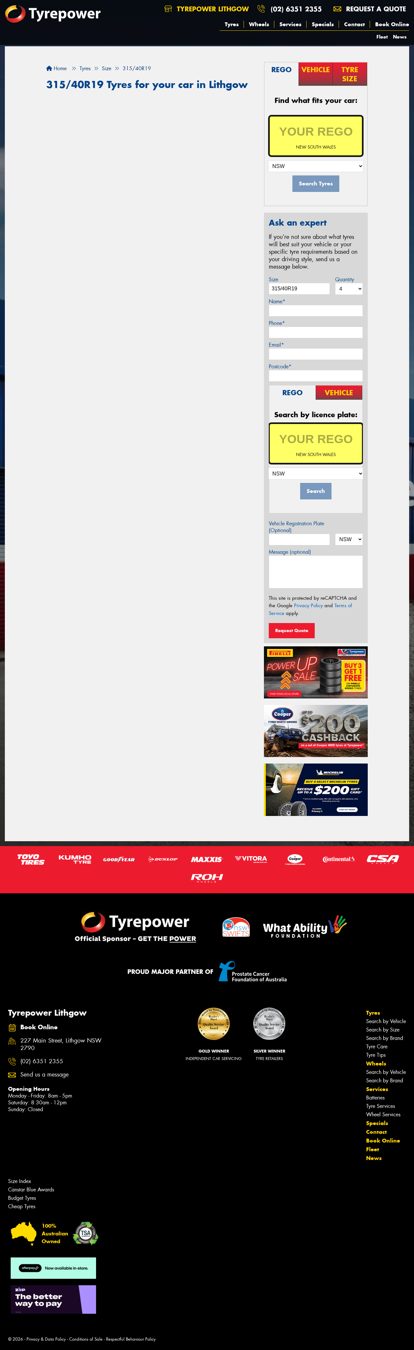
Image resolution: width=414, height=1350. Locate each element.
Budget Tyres (22, 1198)
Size (273, 279)
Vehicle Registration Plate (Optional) (296, 527)
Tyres (232, 24)
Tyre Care (376, 1046)
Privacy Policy (308, 605)
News (400, 37)
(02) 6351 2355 (296, 9)
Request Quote (291, 630)
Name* (277, 301)
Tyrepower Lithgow (212, 9)
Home (59, 68)
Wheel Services (383, 1114)
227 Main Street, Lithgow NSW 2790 (61, 1044)
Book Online (392, 24)
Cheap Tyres (21, 1206)
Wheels (259, 24)
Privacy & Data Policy (46, 1339)
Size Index (19, 1181)
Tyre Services (380, 1106)
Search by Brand (384, 1038)
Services (290, 24)
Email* (276, 344)
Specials (323, 24)
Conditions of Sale (86, 1339)
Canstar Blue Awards (31, 1189)
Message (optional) (290, 552)
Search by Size (382, 1029)
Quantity (344, 279)
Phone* (277, 323)
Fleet (382, 37)
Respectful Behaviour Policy (131, 1339)
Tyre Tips (376, 1055)
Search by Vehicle (386, 1021)
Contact (354, 24)
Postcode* (280, 366)
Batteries (375, 1097)
